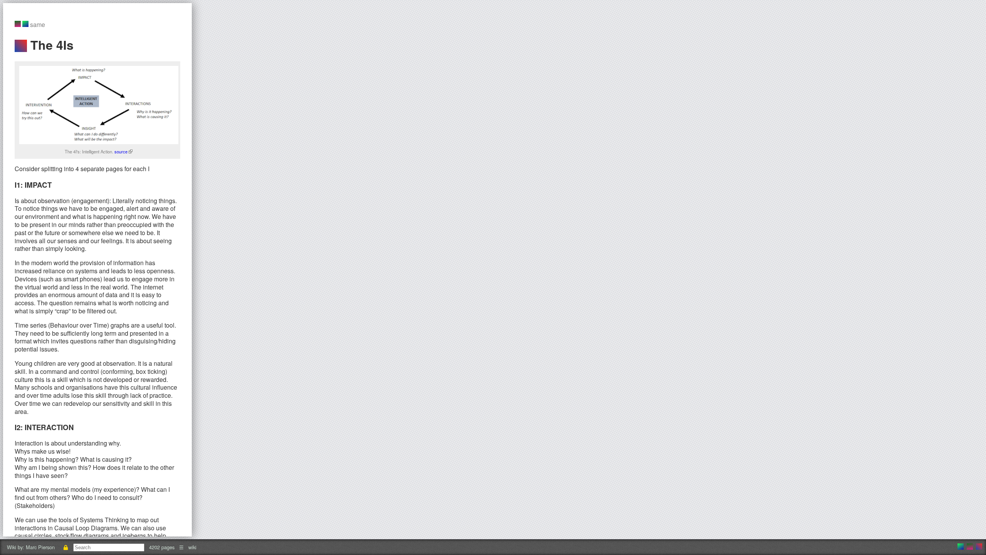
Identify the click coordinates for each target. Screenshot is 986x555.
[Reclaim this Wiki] (65, 547)
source (121, 151)
